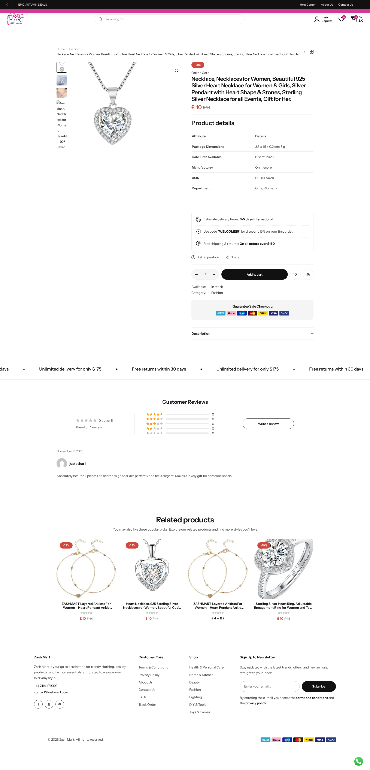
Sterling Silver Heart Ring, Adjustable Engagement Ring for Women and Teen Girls (283, 606)
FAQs (142, 697)
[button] (7, 4)
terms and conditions (312, 698)
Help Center (308, 4)
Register (327, 20)
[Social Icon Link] (38, 704)
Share (235, 257)
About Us (327, 4)
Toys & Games (199, 712)
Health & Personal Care (206, 667)
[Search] (100, 19)
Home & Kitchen (201, 675)
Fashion (74, 49)
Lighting (195, 697)
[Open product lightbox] (176, 70)
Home (61, 49)
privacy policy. (256, 703)
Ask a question (208, 257)
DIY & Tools (197, 705)
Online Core (200, 73)
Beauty (194, 682)
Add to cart (255, 274)
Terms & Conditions (153, 667)
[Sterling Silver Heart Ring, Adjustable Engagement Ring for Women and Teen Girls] (284, 569)
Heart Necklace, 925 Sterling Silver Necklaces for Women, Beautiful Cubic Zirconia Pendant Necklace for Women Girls (152, 606)
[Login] (317, 19)
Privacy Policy (149, 675)
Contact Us (345, 4)
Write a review (268, 424)
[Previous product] (305, 51)
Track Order (147, 705)
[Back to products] (311, 52)
